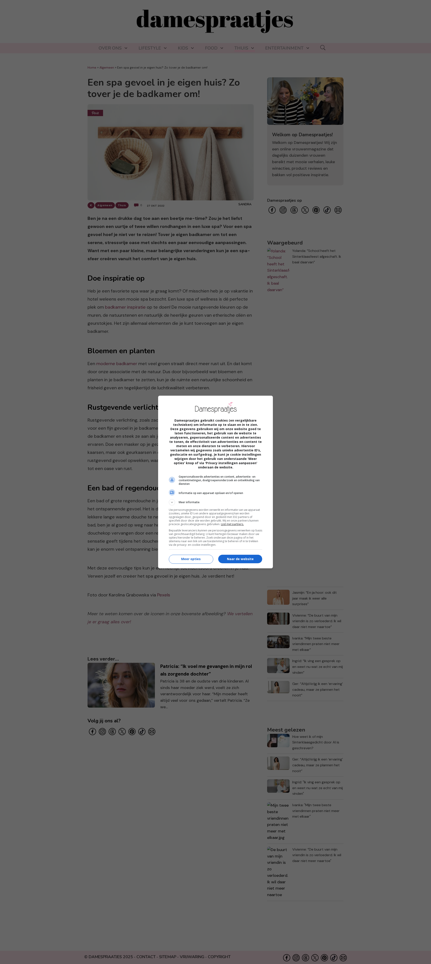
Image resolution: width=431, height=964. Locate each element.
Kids (183, 48)
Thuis (241, 48)
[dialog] (215, 482)
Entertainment (284, 48)
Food (211, 48)
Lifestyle (150, 48)
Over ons (110, 48)
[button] (215, 502)
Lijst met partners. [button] (232, 524)
